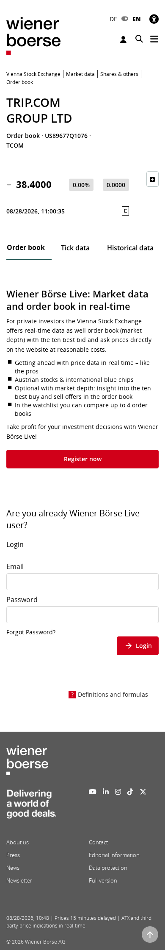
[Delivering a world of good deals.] (31, 806)
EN (136, 19)
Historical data (130, 247)
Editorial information (114, 855)
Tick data (75, 247)
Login (124, 39)
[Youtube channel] (92, 791)
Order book (26, 247)
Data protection (108, 868)
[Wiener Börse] (33, 35)
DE (113, 19)
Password (22, 599)
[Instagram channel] (118, 791)
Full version (103, 880)
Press (13, 855)
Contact (98, 842)
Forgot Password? (30, 632)
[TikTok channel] (130, 791)
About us (17, 842)
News (12, 868)
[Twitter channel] (143, 791)
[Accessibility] (154, 19)
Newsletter (19, 880)
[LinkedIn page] (106, 791)
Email (15, 566)
